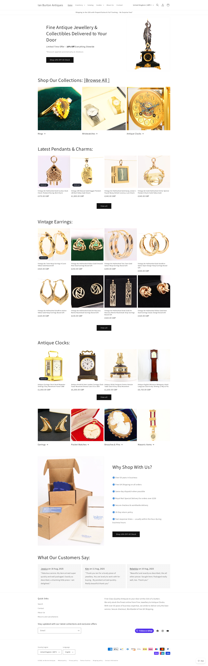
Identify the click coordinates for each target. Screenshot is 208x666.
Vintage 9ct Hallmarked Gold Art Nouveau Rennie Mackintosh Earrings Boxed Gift (86, 312)
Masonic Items (145, 444)
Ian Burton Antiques (49, 660)
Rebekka (134, 568)
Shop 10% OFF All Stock (60, 60)
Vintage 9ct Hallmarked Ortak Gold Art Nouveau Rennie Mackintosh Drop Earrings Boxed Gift (119, 313)
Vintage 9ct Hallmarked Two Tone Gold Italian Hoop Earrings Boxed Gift (118, 265)
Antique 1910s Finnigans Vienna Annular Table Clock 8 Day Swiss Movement (118, 386)
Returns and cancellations (48, 617)
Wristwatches (88, 133)
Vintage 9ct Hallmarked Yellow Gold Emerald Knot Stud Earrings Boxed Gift (87, 265)
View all (104, 206)
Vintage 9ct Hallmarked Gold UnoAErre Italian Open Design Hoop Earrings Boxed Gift (152, 266)
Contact (41, 608)
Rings (40, 133)
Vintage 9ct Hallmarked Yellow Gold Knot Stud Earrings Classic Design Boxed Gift (152, 312)
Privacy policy (73, 660)
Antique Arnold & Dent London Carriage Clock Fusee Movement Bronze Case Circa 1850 (87, 386)
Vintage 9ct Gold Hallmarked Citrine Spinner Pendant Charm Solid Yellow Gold (153, 192)
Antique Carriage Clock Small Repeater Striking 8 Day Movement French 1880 (51, 386)
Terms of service (85, 660)
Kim (87, 568)
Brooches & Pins (112, 444)
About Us (41, 612)
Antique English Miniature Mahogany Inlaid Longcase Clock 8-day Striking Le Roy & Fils (153, 386)
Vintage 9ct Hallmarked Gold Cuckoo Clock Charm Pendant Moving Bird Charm (53, 192)
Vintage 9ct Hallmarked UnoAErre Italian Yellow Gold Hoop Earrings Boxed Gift (52, 312)
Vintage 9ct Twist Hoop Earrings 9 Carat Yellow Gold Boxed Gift (52, 265)
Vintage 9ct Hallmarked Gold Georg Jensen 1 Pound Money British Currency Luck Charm (120, 192)
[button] (80, 5)
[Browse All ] (97, 80)
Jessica (44, 568)
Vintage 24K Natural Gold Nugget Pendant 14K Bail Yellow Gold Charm (86, 192)
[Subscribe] (78, 630)
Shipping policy (98, 660)
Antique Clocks (134, 133)
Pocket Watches (78, 444)
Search (40, 604)
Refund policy (62, 660)
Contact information (111, 660)
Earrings (42, 444)
